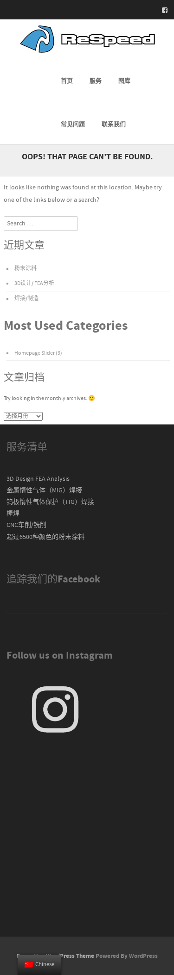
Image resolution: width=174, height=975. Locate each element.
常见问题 (73, 124)
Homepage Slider (34, 353)
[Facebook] (162, 10)
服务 (96, 81)
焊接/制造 (26, 298)
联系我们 (114, 124)
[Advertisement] (87, 838)
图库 (124, 81)
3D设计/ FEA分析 (34, 283)
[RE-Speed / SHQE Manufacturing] (87, 51)
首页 (67, 81)
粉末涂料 (25, 268)
